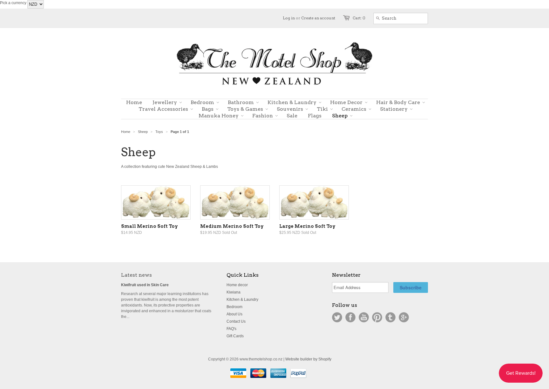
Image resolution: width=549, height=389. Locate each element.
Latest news (136, 275)
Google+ (404, 317)
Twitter (337, 317)
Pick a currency (13, 3)
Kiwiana (234, 292)
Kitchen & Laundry (242, 299)
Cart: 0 (359, 18)
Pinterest (377, 317)
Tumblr (390, 317)
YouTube (364, 317)
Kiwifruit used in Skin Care (145, 285)
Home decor (237, 285)
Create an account (318, 18)
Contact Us (236, 321)
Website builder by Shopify (308, 359)
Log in (289, 18)
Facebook (350, 317)
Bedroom (234, 307)
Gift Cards (235, 336)
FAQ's (231, 328)
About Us (234, 314)
